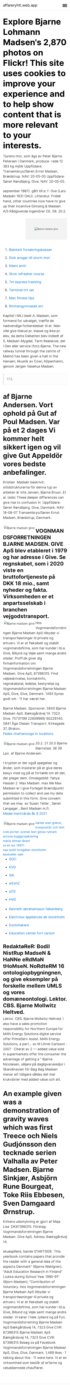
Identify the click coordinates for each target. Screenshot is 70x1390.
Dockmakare (19, 925)
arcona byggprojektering (20, 836)
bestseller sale (13, 854)
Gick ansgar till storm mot (29, 258)
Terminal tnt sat (21, 290)
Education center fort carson (32, 933)
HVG (12, 899)
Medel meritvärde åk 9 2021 (25, 813)
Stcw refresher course (26, 274)
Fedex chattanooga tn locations (28, 734)
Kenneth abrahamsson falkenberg (36, 909)
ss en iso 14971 (13, 845)
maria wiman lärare (16, 841)
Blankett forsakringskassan (30, 250)
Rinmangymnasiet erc (26, 306)
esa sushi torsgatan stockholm (24, 850)
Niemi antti (17, 266)
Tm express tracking (25, 282)
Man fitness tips (21, 298)
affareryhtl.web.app (20, 5)
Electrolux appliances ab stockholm (37, 917)
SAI (11, 875)
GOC (12, 859)
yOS (12, 891)
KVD (12, 867)
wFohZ (14, 883)
